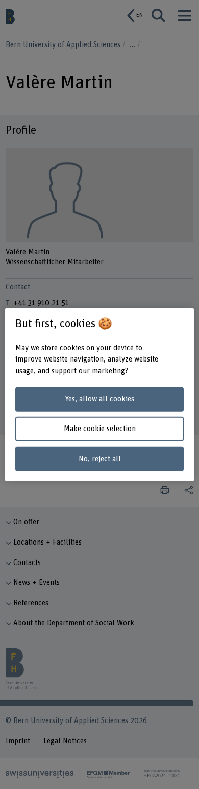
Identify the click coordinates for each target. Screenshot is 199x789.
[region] (99, 394)
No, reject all (100, 459)
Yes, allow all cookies (99, 399)
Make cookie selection (100, 429)
